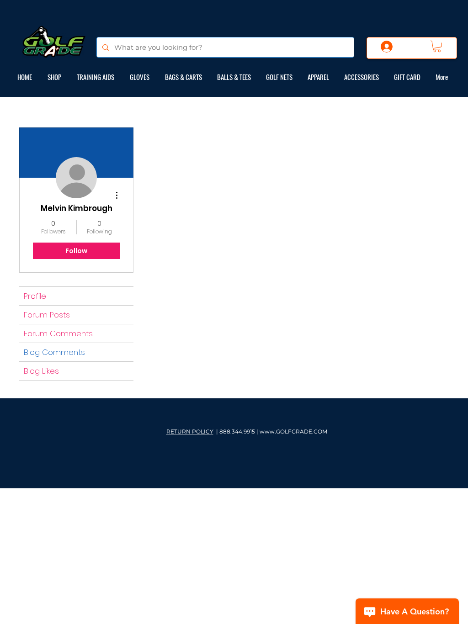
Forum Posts (47, 314)
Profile (35, 296)
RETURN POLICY (189, 431)
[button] (437, 46)
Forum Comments (58, 333)
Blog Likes (41, 370)
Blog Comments (54, 352)
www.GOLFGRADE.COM (293, 431)
